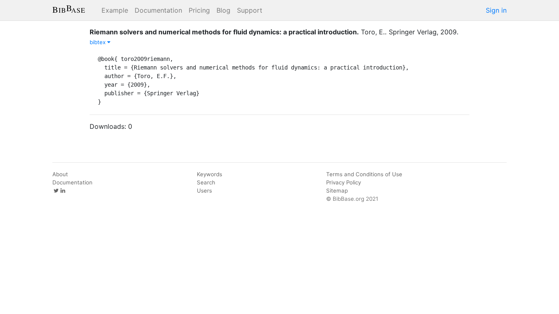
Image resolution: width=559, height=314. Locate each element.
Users (204, 190)
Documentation (158, 10)
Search (206, 182)
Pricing (199, 10)
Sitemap (337, 190)
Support (249, 10)
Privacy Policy (343, 182)
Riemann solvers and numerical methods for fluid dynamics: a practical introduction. (224, 32)
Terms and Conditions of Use (364, 174)
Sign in (496, 10)
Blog (223, 10)
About (60, 174)
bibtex (98, 42)
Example (114, 10)
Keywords (209, 174)
